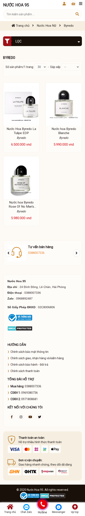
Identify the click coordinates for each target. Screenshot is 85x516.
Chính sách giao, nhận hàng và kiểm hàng (37, 358)
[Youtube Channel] (30, 417)
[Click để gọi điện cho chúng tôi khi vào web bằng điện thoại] (42, 504)
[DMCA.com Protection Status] (19, 328)
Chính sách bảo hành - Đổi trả (29, 364)
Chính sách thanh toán (25, 371)
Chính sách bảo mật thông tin (29, 351)
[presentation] (8, 253)
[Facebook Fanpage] (12, 417)
